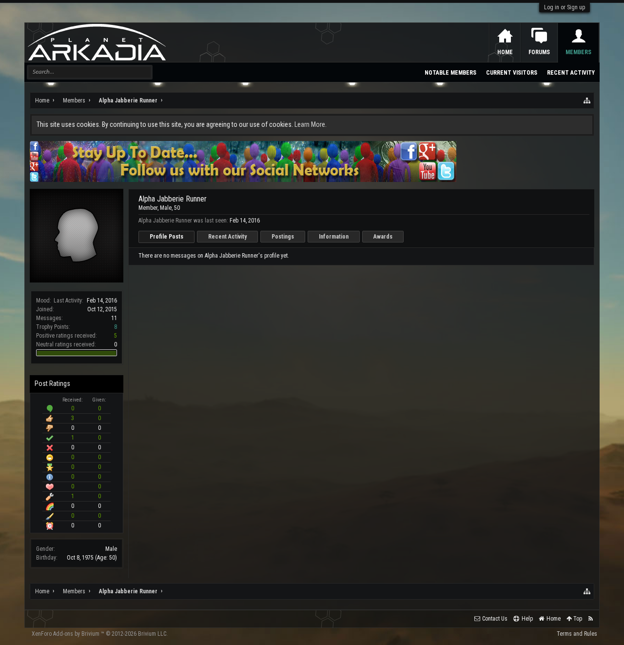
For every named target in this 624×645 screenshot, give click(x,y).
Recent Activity (227, 236)
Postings (283, 236)
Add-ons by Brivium (100, 633)
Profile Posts (166, 236)
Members (578, 52)
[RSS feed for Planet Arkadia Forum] (591, 619)
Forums (539, 52)
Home (505, 52)
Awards (382, 236)
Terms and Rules (577, 633)
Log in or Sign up (564, 7)
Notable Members (450, 72)
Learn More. (310, 124)
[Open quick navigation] (587, 100)
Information (334, 236)
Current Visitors (511, 72)
